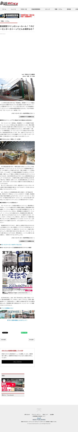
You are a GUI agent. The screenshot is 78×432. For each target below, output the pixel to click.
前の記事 (3, 339)
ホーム (4, 9)
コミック (47, 9)
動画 (3, 376)
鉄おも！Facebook (8, 395)
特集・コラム (58, 9)
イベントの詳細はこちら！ (7, 308)
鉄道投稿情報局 (36, 9)
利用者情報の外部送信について (39, 416)
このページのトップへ (39, 410)
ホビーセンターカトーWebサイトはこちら (11, 244)
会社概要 (52, 414)
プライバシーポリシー (36, 414)
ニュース (13, 9)
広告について (45, 414)
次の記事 (31, 339)
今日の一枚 (24, 9)
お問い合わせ (27, 414)
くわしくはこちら (17, 362)
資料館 (69, 9)
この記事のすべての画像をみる (26, 116)
